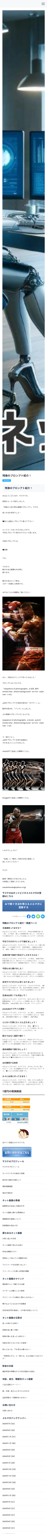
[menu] (43, 3)
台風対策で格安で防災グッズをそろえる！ (20, 955)
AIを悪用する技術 (10, 1063)
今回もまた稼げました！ (13, 968)
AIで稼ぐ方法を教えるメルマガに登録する (23, 905)
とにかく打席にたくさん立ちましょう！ (19, 1022)
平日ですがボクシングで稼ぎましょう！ (19, 941)
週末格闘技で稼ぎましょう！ (14, 1049)
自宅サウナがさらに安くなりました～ (18, 982)
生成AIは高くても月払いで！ (14, 995)
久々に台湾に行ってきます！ (14, 1076)
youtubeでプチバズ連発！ (14, 1009)
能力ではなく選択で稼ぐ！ (14, 1036)
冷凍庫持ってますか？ (11, 928)
